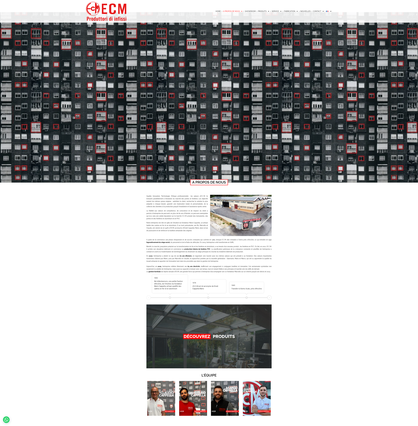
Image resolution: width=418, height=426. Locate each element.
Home (218, 11)
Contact (317, 11)
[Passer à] (329, 11)
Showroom (250, 11)
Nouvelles (305, 11)
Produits (262, 11)
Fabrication (289, 11)
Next (269, 297)
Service (275, 11)
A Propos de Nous (231, 11)
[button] (212, 215)
